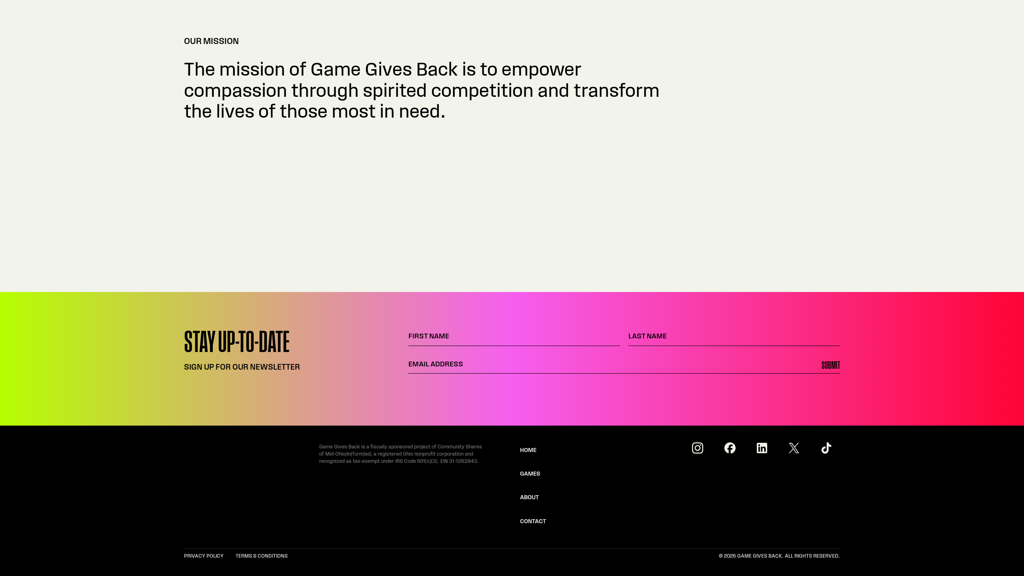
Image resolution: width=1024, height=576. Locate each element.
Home (528, 451)
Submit (831, 366)
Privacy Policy (204, 556)
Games (530, 474)
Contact (533, 522)
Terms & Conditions (262, 556)
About (529, 498)
